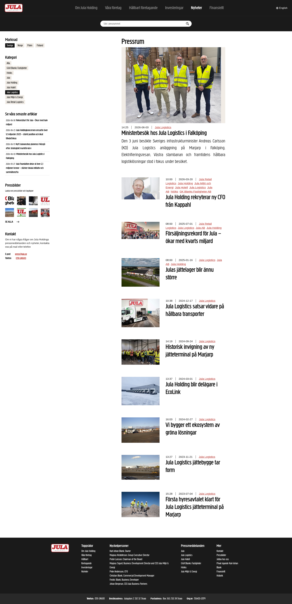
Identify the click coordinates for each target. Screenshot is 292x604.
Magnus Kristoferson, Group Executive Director (129, 555)
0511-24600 (21, 258)
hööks (174, 191)
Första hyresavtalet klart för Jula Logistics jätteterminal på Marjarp (195, 507)
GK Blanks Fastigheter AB (195, 191)
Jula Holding (12, 82)
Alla (8, 63)
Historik (220, 575)
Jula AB (200, 227)
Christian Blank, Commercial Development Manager (132, 575)
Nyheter (84, 571)
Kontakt (220, 551)
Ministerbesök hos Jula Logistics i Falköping (164, 133)
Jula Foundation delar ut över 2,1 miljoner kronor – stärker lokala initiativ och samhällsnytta (24, 168)
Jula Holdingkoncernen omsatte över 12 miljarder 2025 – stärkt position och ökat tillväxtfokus (27, 134)
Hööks (9, 73)
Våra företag (86, 555)
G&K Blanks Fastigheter (17, 68)
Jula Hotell (11, 87)
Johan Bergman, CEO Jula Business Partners (128, 583)
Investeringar (86, 567)
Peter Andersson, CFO (119, 571)
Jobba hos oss (223, 559)
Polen (29, 45)
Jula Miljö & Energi (15, 97)
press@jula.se (21, 254)
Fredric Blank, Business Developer (124, 579)
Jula (8, 77)
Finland (40, 45)
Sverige (10, 45)
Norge (20, 45)
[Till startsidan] (14, 8)
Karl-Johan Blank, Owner (120, 551)
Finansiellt (221, 571)
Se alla (9, 222)
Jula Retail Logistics (15, 102)
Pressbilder (221, 555)
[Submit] (187, 24)
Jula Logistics (12, 92)
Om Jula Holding (88, 551)
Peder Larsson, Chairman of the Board (126, 559)
